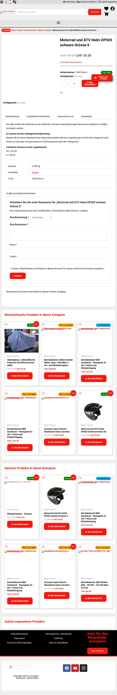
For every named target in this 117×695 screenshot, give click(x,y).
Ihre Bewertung (19, 217)
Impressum (19, 638)
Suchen (95, 12)
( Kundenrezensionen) (71, 62)
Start (14, 30)
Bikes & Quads (44, 30)
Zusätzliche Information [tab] (38, 116)
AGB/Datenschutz (19, 634)
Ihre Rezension (19, 224)
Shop (20, 30)
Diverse (35, 172)
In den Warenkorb (90, 83)
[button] (58, 22)
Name (13, 244)
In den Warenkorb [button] (19, 376)
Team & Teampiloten (58, 642)
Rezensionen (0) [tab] (66, 116)
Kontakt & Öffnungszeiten (19, 642)
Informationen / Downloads (58, 634)
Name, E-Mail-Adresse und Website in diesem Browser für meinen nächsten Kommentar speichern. (58, 268)
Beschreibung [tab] (12, 116)
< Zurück (6, 30)
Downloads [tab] (86, 116)
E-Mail (13, 256)
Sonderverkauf (30, 30)
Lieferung (58, 638)
